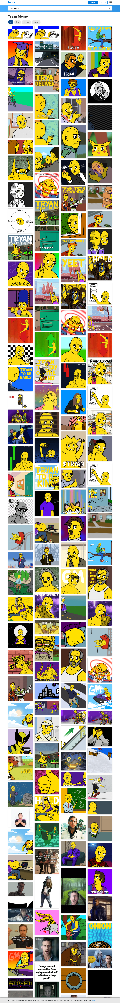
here (93, 1000)
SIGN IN (103, 2)
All (10, 22)
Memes (36, 22)
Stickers (26, 22)
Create (93, 2)
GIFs (17, 22)
